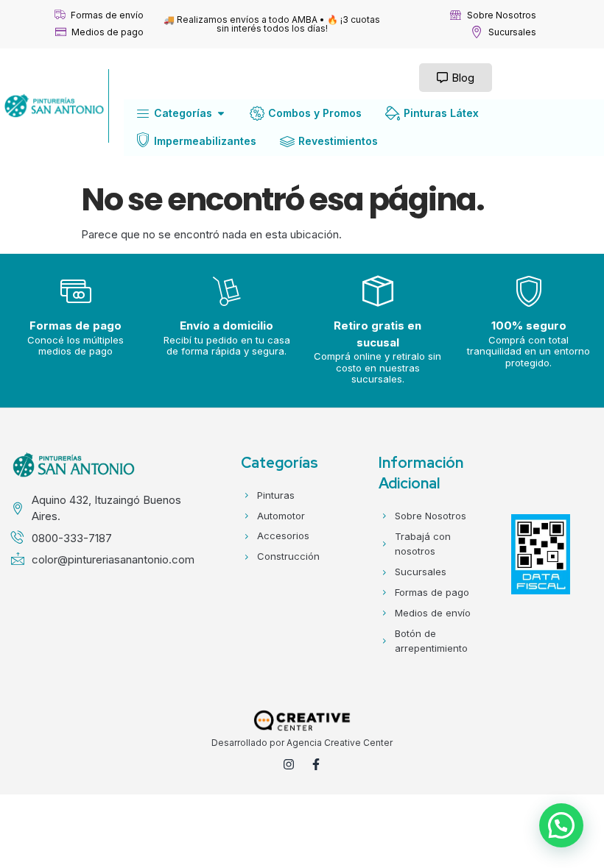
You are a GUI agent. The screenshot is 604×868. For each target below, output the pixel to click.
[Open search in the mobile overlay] (263, 77)
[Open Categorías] (221, 113)
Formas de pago (75, 325)
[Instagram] (289, 764)
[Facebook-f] (316, 764)
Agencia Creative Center (340, 742)
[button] (561, 825)
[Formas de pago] (75, 291)
